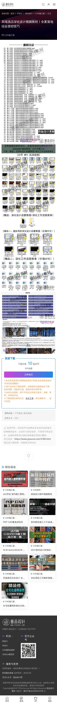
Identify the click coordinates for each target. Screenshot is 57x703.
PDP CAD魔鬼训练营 (13, 522)
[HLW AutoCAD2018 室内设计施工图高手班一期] (15, 535)
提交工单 (30, 398)
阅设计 (5, 641)
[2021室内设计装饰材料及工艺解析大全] (42, 535)
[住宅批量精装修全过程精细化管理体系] (15, 590)
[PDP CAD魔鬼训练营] (15, 507)
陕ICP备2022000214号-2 (34, 691)
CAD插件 (37, 490)
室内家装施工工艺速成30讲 (42, 522)
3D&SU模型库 (8, 654)
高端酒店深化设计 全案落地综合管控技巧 (14, 578)
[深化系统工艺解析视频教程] (42, 563)
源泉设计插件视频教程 (41, 494)
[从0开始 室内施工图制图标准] (15, 479)
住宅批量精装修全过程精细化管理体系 (13, 605)
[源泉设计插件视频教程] (42, 479)
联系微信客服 (7, 673)
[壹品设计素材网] (8, 4)
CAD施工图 (10, 35)
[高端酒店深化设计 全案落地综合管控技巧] (15, 563)
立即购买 (28, 374)
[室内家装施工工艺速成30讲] (42, 507)
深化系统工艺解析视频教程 (41, 578)
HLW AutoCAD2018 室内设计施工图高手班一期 (14, 550)
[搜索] (43, 4)
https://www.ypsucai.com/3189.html (32, 439)
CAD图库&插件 (8, 650)
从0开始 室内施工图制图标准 (13, 494)
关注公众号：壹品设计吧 (12, 677)
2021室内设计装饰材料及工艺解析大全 (42, 550)
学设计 (5, 645)
